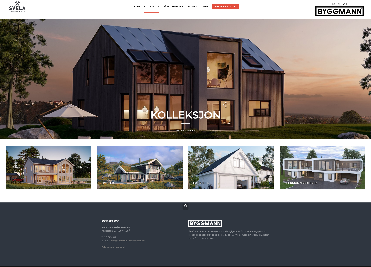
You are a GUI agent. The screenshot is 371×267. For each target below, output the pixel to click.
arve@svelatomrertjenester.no (127, 240)
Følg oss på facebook (113, 247)
